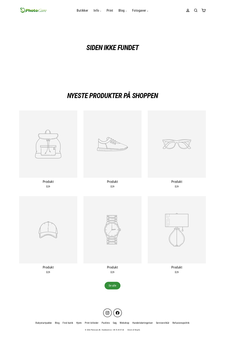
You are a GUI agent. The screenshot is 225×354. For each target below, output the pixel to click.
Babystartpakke (44, 322)
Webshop (124, 322)
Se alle (112, 285)
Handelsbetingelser (142, 322)
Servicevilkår (162, 322)
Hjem (79, 322)
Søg (115, 322)
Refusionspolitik (180, 322)
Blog (57, 322)
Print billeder (92, 322)
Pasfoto (106, 322)
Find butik (68, 322)
